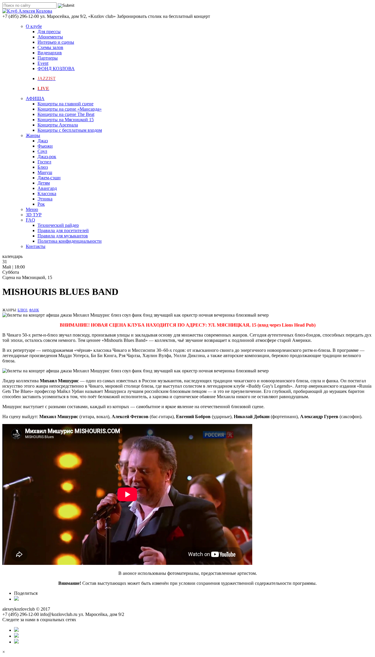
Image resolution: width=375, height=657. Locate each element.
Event (43, 63)
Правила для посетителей (63, 230)
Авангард (47, 188)
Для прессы (49, 31)
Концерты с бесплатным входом (70, 130)
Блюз (43, 167)
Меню (32, 209)
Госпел (44, 161)
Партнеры (48, 57)
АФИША (35, 98)
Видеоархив (50, 52)
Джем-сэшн (49, 177)
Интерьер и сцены (56, 42)
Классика (47, 193)
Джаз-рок (47, 156)
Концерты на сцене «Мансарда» (70, 109)
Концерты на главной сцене (65, 103)
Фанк (34, 310)
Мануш (45, 172)
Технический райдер (58, 225)
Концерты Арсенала (58, 124)
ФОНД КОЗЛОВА (56, 68)
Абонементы (50, 36)
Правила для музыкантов (63, 235)
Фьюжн (45, 145)
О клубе (34, 26)
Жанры (33, 135)
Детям (44, 182)
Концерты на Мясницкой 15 (66, 119)
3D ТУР (34, 214)
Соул (42, 151)
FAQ (30, 219)
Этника (45, 198)
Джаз (43, 140)
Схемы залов (50, 47)
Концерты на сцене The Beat (66, 114)
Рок (41, 204)
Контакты (35, 246)
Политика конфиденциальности (70, 241)
